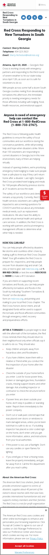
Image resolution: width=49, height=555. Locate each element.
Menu (43, 4)
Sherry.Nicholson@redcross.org (24, 55)
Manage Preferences (24, 552)
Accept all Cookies (24, 545)
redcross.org (32, 268)
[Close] (46, 510)
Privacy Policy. (36, 538)
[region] (24, 531)
